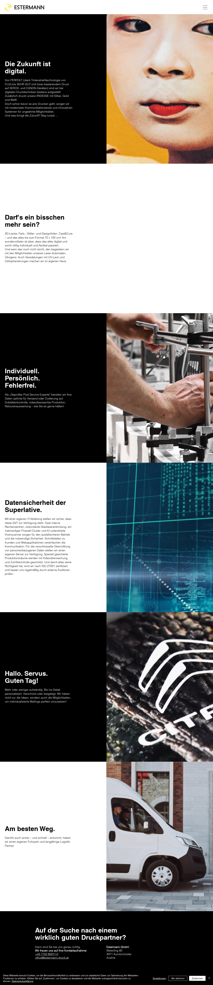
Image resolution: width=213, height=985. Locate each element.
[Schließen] (209, 978)
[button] (205, 7)
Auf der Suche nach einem (76, 930)
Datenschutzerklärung (22, 981)
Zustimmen (197, 978)
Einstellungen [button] (159, 978)
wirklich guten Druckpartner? (80, 937)
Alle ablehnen (178, 978)
